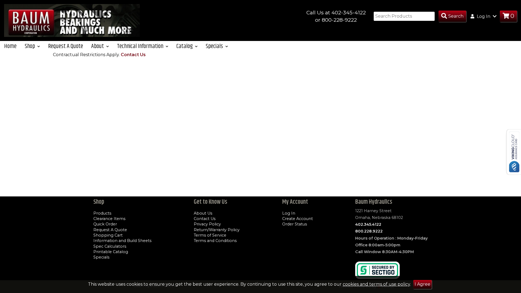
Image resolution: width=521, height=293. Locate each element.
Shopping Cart (108, 235)
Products (102, 213)
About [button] (98, 46)
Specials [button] (215, 46)
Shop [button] (30, 46)
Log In (288, 213)
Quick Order (105, 224)
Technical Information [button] (140, 46)
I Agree (422, 284)
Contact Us (133, 54)
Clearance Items (109, 218)
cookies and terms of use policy (376, 284)
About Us (203, 213)
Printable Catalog (110, 251)
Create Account (297, 218)
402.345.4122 (368, 224)
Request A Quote (65, 46)
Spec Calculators (109, 246)
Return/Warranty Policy (217, 229)
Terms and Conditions (215, 240)
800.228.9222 (369, 231)
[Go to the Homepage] (72, 20)
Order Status (294, 224)
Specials (101, 257)
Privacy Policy (207, 224)
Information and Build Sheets (122, 240)
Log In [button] (483, 16)
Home (10, 46)
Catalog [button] (185, 46)
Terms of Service (210, 235)
